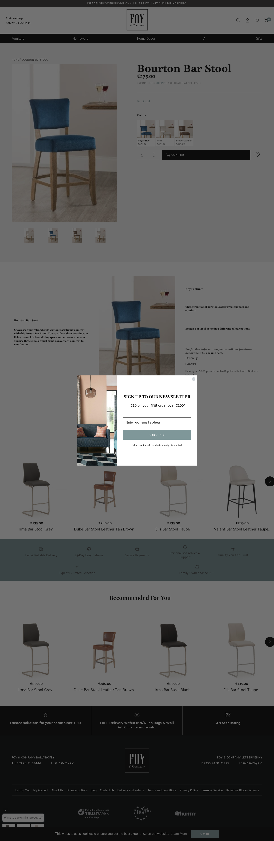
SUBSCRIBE (157, 435)
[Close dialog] (194, 379)
